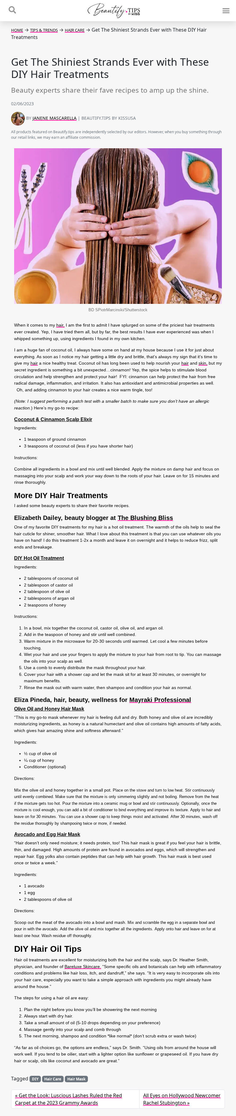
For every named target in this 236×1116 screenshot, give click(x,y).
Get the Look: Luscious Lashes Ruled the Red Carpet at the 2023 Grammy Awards (68, 1099)
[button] (226, 11)
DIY (35, 1079)
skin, (203, 363)
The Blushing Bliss (145, 517)
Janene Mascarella (55, 118)
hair (34, 363)
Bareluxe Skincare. (83, 966)
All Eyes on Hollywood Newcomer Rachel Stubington (182, 1099)
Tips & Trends (44, 30)
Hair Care (75, 30)
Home (17, 30)
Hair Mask (76, 1079)
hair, (60, 325)
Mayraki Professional (160, 699)
